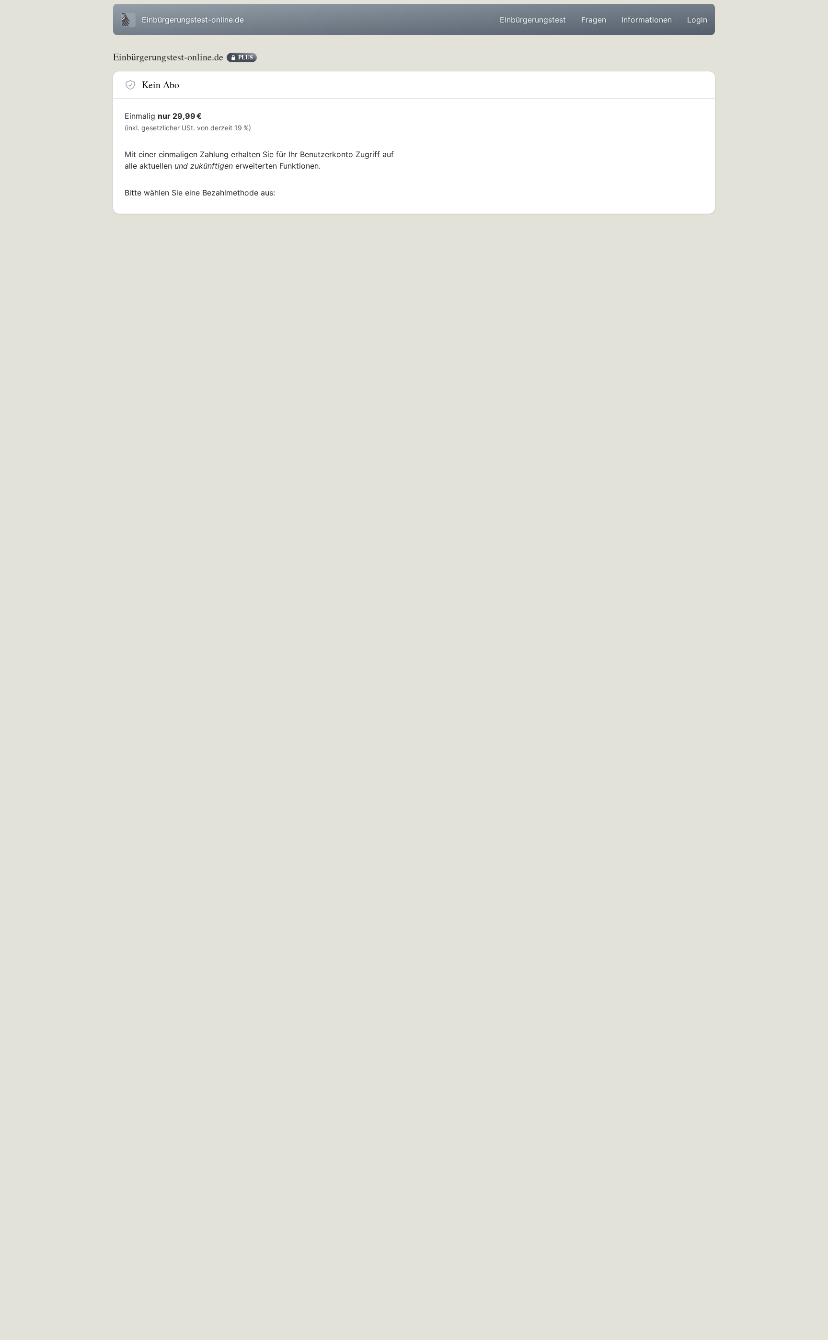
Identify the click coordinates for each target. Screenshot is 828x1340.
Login (697, 19)
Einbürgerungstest (533, 19)
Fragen (593, 19)
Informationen (646, 19)
